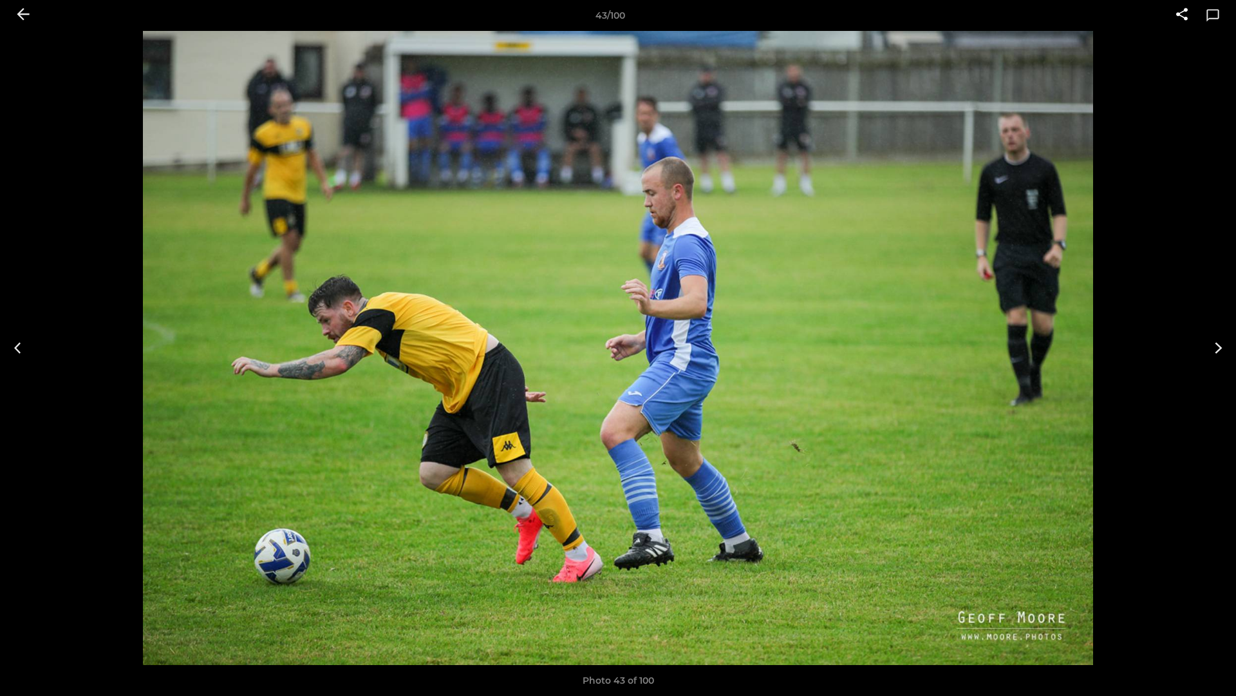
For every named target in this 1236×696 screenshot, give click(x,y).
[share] (1182, 15)
